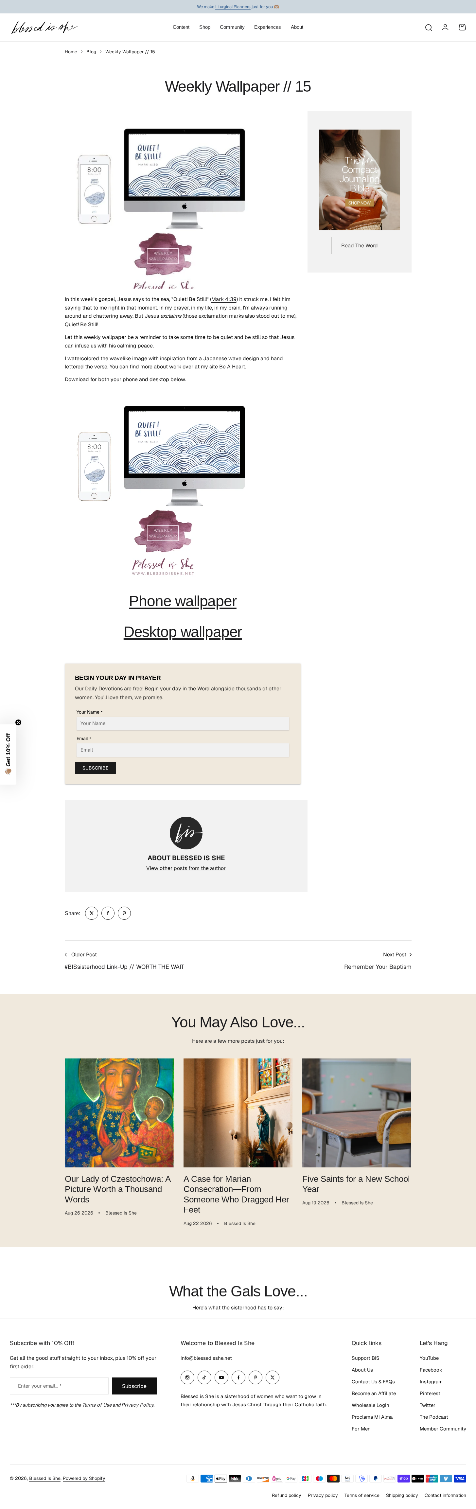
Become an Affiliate (374, 1393)
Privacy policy (323, 1495)
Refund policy (286, 1495)
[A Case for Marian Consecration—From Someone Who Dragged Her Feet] (238, 1112)
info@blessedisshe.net (206, 1358)
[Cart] (462, 27)
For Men (361, 1429)
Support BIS (365, 1358)
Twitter (427, 1405)
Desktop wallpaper (183, 631)
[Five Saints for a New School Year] (356, 1112)
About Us (362, 1370)
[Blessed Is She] (44, 27)
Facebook (431, 1370)
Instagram (431, 1381)
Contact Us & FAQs (373, 1381)
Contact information (445, 1495)
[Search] (428, 27)
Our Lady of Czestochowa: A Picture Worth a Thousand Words (118, 1189)
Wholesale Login (370, 1405)
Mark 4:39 (224, 299)
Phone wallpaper (183, 601)
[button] (8, 754)
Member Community (443, 1429)
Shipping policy (402, 1495)
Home (71, 52)
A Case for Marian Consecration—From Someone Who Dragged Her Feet (236, 1194)
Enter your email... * (40, 1386)
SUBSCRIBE (95, 768)
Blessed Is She (45, 1478)
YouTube (429, 1358)
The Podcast (434, 1417)
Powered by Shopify (84, 1478)
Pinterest (430, 1393)
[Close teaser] (18, 722)
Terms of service (361, 1495)
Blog (91, 52)
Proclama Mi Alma (372, 1417)
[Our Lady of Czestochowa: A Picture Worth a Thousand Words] (119, 1112)
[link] (91, 913)
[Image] (359, 180)
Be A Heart (232, 366)
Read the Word (359, 245)
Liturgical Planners (233, 6)
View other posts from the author (186, 868)
